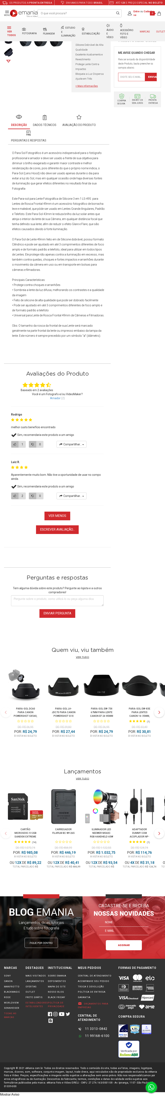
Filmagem (49, 33)
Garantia (84, 997)
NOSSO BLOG (56, 992)
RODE (7, 997)
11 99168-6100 (96, 1036)
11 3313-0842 (95, 1029)
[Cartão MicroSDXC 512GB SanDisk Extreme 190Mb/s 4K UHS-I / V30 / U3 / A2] (25, 807)
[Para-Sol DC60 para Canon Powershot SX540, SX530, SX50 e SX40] (25, 686)
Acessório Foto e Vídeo (126, 34)
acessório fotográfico (73, 203)
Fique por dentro (41, 942)
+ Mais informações (86, 86)
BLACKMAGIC (12, 992)
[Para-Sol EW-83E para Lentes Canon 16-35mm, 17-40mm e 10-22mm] (140, 686)
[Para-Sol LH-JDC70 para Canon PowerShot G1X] (63, 686)
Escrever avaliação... (57, 529)
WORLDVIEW (11, 1002)
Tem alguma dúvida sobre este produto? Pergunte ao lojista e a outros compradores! (57, 590)
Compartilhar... (72, 444)
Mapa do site (57, 986)
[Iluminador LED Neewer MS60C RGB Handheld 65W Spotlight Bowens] (101, 807)
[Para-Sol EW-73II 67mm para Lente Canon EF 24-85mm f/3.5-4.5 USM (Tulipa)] (102, 686)
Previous (6, 712)
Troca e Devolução (91, 986)
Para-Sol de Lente (26, 239)
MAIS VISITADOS (36, 975)
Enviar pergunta (57, 613)
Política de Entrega (91, 992)
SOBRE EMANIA (57, 975)
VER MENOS (57, 516)
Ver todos (11, 33)
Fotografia (29, 33)
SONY (7, 975)
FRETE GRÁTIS (34, 997)
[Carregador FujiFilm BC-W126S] (63, 807)
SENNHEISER (11, 1008)
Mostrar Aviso (9, 1094)
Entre (136, 11)
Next (8, 61)
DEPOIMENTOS (57, 981)
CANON (8, 981)
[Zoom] (8, 52)
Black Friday (56, 997)
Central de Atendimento (94, 975)
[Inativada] (123, 1030)
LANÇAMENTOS (35, 981)
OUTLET (30, 992)
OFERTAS (31, 986)
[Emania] (24, 13)
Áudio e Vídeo (110, 34)
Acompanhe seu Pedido (93, 981)
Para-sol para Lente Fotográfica (38, 198)
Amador (55, 398)
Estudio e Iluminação (68, 31)
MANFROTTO (12, 986)
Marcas (145, 31)
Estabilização (91, 33)
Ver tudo (82, 657)
